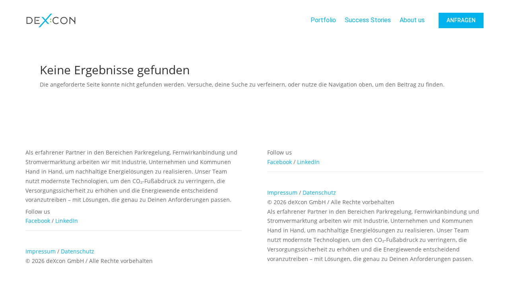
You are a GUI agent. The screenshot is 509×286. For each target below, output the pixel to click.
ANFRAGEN (461, 20)
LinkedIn (308, 162)
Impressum (282, 192)
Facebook (279, 162)
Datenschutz (319, 192)
